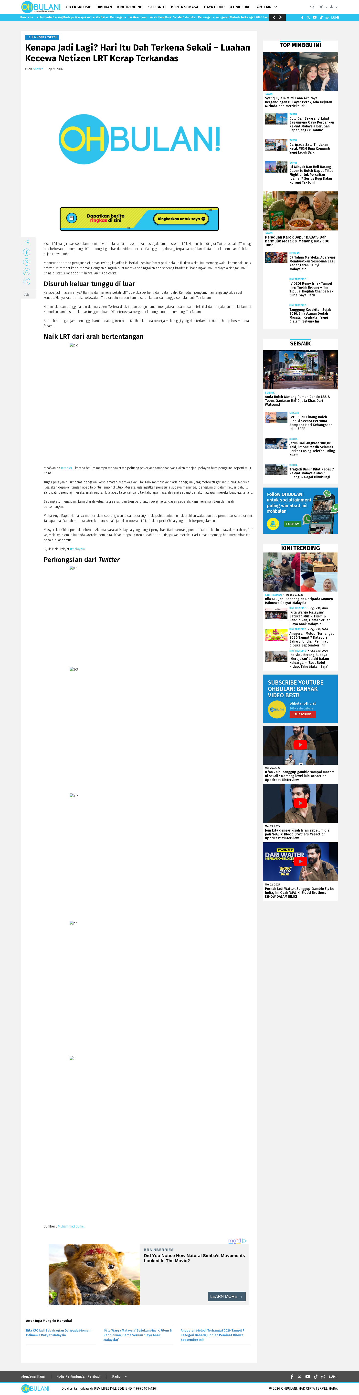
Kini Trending (297, 279)
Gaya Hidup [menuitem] (214, 7)
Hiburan (294, 253)
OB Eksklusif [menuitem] (78, 7)
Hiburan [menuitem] (104, 7)
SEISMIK (270, 392)
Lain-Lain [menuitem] (262, 7)
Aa (26, 294)
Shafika (38, 69)
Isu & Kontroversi (42, 37)
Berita (293, 439)
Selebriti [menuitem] (157, 7)
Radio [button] (116, 1376)
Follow (292, 524)
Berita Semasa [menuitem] (184, 7)
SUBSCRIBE (303, 714)
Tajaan (269, 94)
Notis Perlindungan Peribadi (78, 1376)
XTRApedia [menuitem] (239, 7)
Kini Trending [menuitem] (130, 7)
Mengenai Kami (33, 1376)
